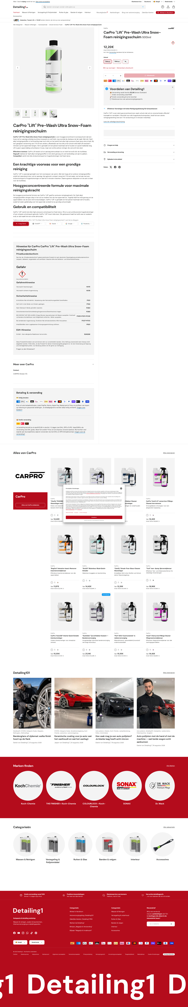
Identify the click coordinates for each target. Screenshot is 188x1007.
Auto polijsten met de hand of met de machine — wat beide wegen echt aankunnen (156, 739)
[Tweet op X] (111, 167)
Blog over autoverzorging (131, 12)
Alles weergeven (169, 453)
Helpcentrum (35, 954)
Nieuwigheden (102, 12)
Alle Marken (171, 766)
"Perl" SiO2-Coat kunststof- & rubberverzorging (124, 637)
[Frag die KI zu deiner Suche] (143, 7)
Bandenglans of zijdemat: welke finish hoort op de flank (32, 737)
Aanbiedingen (115, 12)
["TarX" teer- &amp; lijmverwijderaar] (160, 544)
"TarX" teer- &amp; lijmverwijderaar (159, 568)
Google (70, 223)
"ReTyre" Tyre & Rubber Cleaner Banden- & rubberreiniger (125, 502)
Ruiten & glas (63, 12)
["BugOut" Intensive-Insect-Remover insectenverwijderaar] (65, 544)
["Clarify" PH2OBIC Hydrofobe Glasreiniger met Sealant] (65, 477)
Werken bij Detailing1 (77, 923)
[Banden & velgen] (108, 844)
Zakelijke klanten (148, 12)
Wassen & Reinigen (28, 12)
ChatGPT (37, 223)
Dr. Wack (159, 803)
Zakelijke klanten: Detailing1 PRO (81, 919)
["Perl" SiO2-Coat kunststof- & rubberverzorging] (128, 612)
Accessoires (17, 16)
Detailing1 (20, 951)
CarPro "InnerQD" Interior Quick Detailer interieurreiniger (65, 637)
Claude (54, 223)
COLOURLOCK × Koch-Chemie (94, 805)
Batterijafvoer (141, 954)
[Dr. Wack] (160, 786)
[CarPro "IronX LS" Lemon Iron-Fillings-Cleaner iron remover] (160, 477)
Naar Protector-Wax (52, 1)
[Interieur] (135, 844)
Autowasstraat (42, 24)
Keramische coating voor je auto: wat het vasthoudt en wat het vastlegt (73, 737)
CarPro (106, 28)
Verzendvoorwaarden (74, 954)
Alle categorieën (169, 827)
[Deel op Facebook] (115, 167)
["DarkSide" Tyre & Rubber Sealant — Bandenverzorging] (96, 612)
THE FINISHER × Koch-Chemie (61, 803)
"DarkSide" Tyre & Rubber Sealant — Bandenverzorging (95, 637)
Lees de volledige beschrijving (114, 122)
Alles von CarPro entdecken (30, 505)
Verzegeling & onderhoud (120, 915)
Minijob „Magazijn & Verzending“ (81, 927)
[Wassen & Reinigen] (25, 844)
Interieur (88, 12)
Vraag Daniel (22, 223)
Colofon (15, 954)
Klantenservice (136, 1)
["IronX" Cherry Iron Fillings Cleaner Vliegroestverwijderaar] (160, 612)
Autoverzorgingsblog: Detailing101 (82, 915)
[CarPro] (30, 475)
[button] (173, 7)
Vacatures (147, 1)
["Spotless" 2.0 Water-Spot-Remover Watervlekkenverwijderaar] (96, 477)
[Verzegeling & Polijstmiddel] (53, 844)
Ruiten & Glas (80, 859)
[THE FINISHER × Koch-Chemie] (61, 786)
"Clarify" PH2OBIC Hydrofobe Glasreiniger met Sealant (61, 502)
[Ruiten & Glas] (80, 844)
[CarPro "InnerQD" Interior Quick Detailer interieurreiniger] (65, 612)
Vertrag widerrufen (169, 954)
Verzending (112, 52)
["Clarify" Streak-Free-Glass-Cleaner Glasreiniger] (128, 544)
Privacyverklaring (87, 954)
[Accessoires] (162, 844)
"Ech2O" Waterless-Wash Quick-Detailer (94, 570)
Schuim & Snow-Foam (55, 24)
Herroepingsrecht (100, 954)
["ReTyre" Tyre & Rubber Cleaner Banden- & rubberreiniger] (128, 477)
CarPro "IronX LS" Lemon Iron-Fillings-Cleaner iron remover (159, 502)
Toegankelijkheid (129, 954)
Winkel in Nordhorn (76, 911)
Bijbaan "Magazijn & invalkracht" (81, 930)
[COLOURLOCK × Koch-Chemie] (94, 786)
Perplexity (86, 223)
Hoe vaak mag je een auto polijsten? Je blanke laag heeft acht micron (114, 737)
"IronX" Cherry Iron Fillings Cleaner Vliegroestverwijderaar (158, 637)
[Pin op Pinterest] (119, 167)
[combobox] (93, 7)
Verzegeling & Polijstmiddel (47, 12)
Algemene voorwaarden (59, 954)
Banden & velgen (76, 12)
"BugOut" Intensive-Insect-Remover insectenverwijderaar (63, 570)
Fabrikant (16, 12)
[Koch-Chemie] (28, 786)
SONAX (127, 803)
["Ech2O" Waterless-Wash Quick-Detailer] (96, 544)
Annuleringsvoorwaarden (115, 954)
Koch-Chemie (28, 803)
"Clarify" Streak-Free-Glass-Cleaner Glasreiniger (127, 570)
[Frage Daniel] (162, 7)
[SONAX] (127, 786)
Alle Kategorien (18, 24)
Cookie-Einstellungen (154, 954)
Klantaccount (45, 954)
